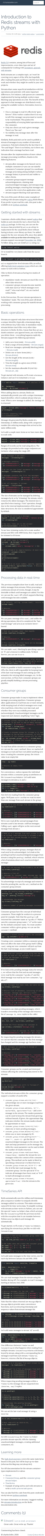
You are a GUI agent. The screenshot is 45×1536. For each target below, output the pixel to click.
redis (28, 34)
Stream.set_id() (11, 371)
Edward (8, 1520)
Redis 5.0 (5, 63)
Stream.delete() (11, 355)
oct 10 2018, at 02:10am (25, 1521)
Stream (8, 1475)
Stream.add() (30, 342)
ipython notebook (20, 205)
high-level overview (13, 1459)
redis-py (4, 224)
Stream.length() (11, 360)
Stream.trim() (10, 366)
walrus (32, 34)
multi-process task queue (22, 1488)
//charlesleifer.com (10, 2)
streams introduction (13, 1502)
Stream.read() (12, 350)
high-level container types (18, 266)
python (24, 34)
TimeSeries (10, 1483)
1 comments (40, 34)
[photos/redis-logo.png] (22, 58)
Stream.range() (37, 345)
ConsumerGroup (12, 1478)
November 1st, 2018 (33, 240)
